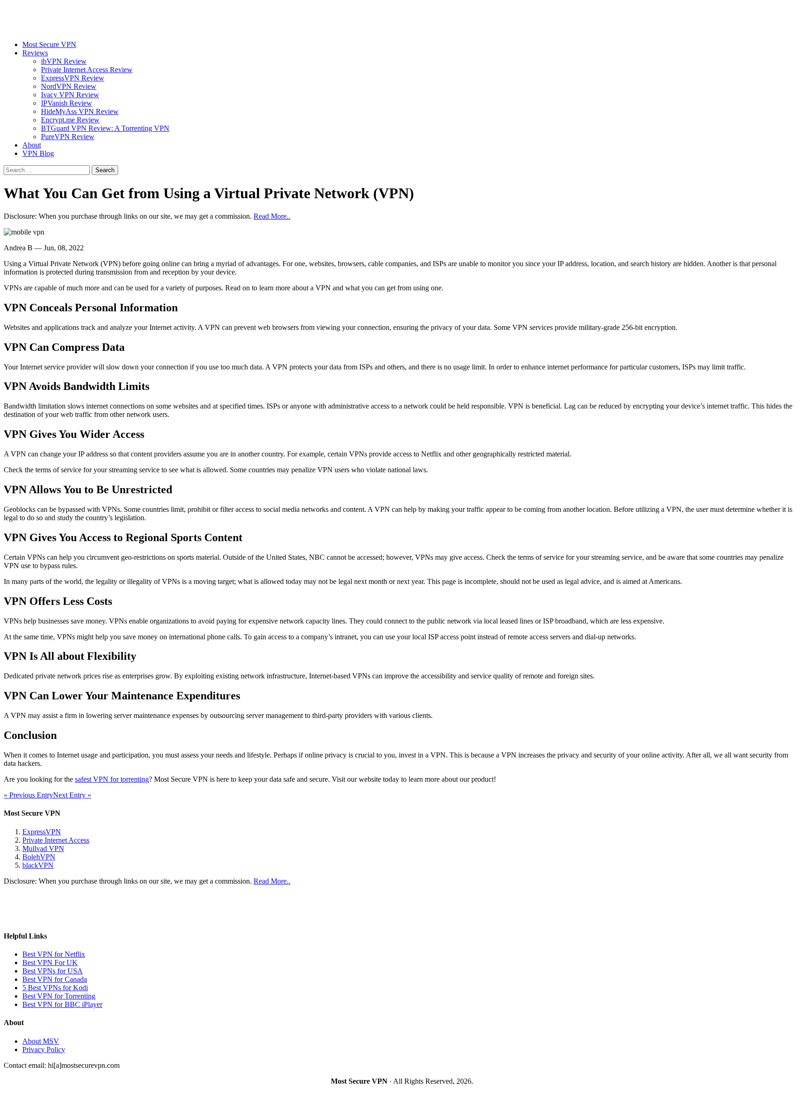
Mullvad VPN (43, 848)
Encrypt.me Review (70, 120)
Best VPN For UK (50, 962)
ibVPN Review (64, 61)
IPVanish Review (66, 103)
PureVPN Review (67, 137)
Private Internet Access (55, 840)
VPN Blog (38, 153)
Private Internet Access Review (87, 70)
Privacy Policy (43, 1049)
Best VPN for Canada (54, 979)
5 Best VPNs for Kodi (55, 988)
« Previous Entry (28, 795)
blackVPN (38, 865)
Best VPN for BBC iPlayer (62, 1004)
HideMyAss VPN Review (80, 111)
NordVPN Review (68, 86)
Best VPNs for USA (52, 971)
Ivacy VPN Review (70, 95)
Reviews (35, 53)
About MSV (40, 1041)
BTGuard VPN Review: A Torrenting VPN (105, 128)
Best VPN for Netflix (53, 954)
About (31, 145)
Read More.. (272, 216)
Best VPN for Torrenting (58, 996)
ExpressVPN (41, 832)
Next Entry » (72, 795)
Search (104, 170)
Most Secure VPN (49, 44)
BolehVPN (38, 857)
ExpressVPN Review (72, 78)
